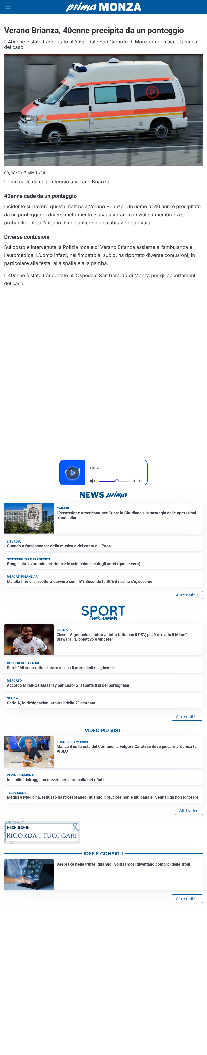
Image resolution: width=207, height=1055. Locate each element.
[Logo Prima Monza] (103, 7)
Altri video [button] (189, 810)
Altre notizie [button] (187, 594)
